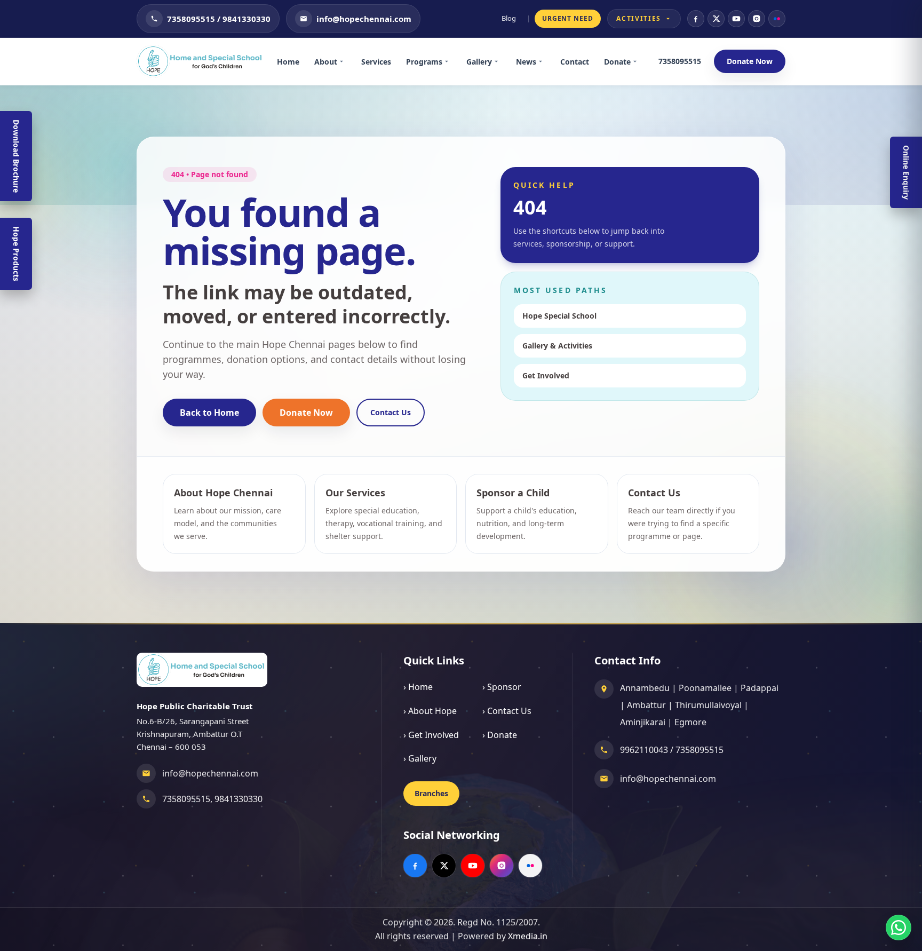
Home (288, 62)
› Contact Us (506, 711)
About (325, 62)
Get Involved (545, 375)
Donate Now (750, 61)
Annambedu (645, 688)
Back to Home (209, 412)
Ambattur (646, 705)
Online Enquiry (906, 172)
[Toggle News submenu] (544, 61)
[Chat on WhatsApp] (898, 927)
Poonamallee (705, 688)
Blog (509, 18)
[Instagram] (756, 18)
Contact (574, 62)
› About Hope (430, 711)
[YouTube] (736, 18)
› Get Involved (431, 735)
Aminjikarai (642, 722)
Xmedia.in (527, 936)
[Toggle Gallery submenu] (499, 61)
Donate (617, 62)
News (526, 62)
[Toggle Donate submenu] (638, 61)
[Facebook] (695, 18)
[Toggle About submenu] (345, 61)
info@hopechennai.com (210, 773)
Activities (638, 18)
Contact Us (390, 412)
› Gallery (419, 758)
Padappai (759, 688)
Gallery (479, 62)
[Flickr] (776, 18)
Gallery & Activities (557, 345)
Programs (424, 62)
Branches (431, 793)
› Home (418, 687)
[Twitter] (716, 18)
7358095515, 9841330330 (212, 799)
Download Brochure (16, 156)
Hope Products (16, 253)
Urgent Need (568, 18)
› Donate (499, 735)
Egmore (690, 722)
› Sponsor (501, 687)
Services (376, 62)
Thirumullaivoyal (708, 705)
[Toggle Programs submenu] (450, 61)
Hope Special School (559, 316)
